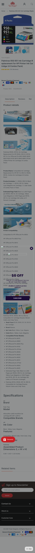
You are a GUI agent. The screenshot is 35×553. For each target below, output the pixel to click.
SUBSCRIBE (17, 298)
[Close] (31, 248)
